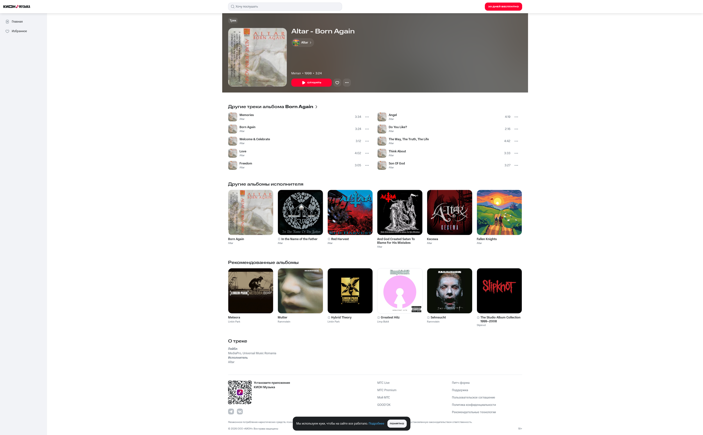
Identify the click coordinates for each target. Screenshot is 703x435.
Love (242, 151)
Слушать (314, 82)
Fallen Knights (487, 239)
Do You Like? (398, 127)
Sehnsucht (438, 317)
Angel (393, 115)
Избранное (19, 31)
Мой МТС (383, 397)
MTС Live (383, 383)
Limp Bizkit (383, 322)
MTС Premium (386, 390)
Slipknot (481, 325)
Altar (242, 119)
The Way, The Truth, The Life (409, 139)
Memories (246, 115)
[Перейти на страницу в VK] (240, 411)
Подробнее (376, 423)
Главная (17, 21)
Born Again (247, 127)
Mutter (282, 317)
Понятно (397, 423)
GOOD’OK (384, 405)
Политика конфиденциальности (474, 405)
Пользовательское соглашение (473, 397)
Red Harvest (340, 239)
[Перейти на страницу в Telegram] (231, 411)
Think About (397, 151)
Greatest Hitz (390, 317)
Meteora (234, 317)
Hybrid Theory (341, 317)
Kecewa (432, 239)
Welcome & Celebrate (254, 139)
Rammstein (284, 322)
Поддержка (460, 390)
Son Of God (397, 163)
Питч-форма (461, 383)
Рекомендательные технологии (474, 412)
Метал (296, 73)
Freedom (245, 163)
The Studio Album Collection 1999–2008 (500, 319)
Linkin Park (234, 322)
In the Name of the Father (299, 239)
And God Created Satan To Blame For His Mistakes (396, 241)
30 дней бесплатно (503, 6)
